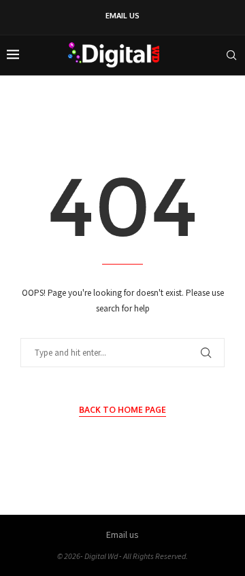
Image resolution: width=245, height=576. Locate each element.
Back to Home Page (122, 410)
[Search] (231, 55)
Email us (122, 15)
